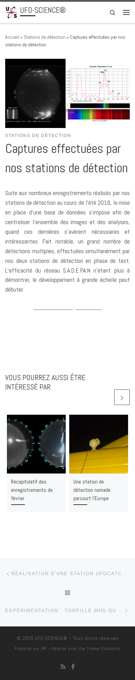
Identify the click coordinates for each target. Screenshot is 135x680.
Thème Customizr (104, 648)
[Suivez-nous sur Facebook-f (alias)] (73, 666)
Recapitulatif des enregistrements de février (32, 490)
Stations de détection (44, 37)
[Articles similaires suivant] (122, 397)
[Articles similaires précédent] (105, 397)
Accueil (12, 37)
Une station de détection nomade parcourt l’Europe (91, 490)
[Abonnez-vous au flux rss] (63, 666)
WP (44, 648)
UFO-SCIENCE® (51, 638)
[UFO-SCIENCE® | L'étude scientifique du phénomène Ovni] (11, 12)
